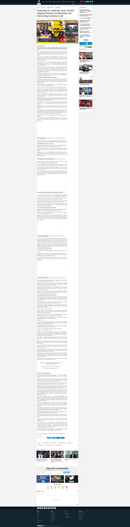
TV (65, 511)
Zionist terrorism (40, 445)
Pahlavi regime (45, 442)
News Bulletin (53, 513)
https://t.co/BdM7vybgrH (56, 366)
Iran (37, 513)
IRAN (46, 1)
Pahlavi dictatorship (49, 445)
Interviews (53, 517)
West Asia (39, 515)
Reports (52, 515)
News (39, 7)
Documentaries (67, 517)
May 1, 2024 (56, 368)
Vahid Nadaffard (58, 445)
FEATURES (57, 1)
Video (52, 511)
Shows (52, 520)
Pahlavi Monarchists (62, 442)
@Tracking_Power (46, 366)
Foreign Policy (50, 7)
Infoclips (52, 519)
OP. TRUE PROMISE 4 (63, 1)
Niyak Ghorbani (70, 442)
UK (37, 519)
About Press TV (82, 513)
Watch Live (67, 513)
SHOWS (68, 1)
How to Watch (81, 515)
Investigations (58, 7)
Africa (38, 522)
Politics (43, 7)
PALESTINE (54, 1)
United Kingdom (53, 442)
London (39, 442)
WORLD (43, 1)
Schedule (66, 515)
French (87, 1)
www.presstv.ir (39, 435)
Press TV (80, 511)
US (37, 517)
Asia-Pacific (39, 520)
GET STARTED (66, 472)
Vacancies (81, 517)
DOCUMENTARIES (73, 1)
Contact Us (81, 519)
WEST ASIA (50, 1)
